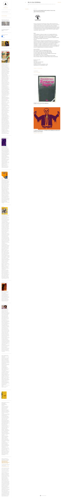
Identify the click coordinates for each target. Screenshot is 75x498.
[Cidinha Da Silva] (2, 36)
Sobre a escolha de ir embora (41, 103)
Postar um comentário (37, 72)
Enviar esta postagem (39, 68)
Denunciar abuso (4, 15)
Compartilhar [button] (35, 68)
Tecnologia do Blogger (43, 495)
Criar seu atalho (3, 37)
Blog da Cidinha (34, 2)
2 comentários (39, 104)
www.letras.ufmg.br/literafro (5, 466)
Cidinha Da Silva (3, 35)
